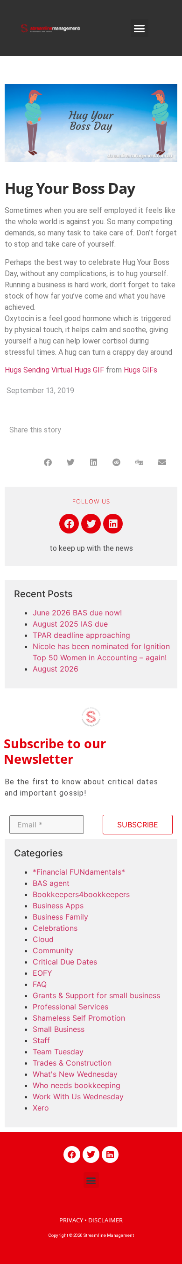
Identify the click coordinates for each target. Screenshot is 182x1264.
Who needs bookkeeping (76, 1085)
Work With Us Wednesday (78, 1096)
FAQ (40, 984)
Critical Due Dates (65, 961)
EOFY (42, 973)
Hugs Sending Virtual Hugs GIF (54, 369)
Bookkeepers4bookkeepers (81, 894)
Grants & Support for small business (96, 995)
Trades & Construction (72, 1062)
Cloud (43, 939)
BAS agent (51, 883)
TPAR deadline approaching (81, 635)
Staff (41, 1040)
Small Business (58, 1029)
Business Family (60, 916)
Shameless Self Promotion (79, 1018)
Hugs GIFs (140, 369)
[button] (139, 28)
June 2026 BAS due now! (77, 612)
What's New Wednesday (75, 1074)
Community (53, 950)
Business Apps (58, 905)
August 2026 (55, 668)
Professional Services (70, 1006)
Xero (41, 1107)
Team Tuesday (58, 1051)
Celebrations (55, 928)
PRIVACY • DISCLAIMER (91, 1220)
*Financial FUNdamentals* (79, 872)
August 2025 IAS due (70, 623)
